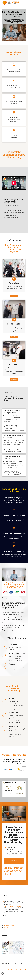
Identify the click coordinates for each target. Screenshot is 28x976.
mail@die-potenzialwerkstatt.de (12, 906)
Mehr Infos (21, 782)
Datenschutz (19, 969)
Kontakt (4, 931)
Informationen (6, 916)
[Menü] (24, 3)
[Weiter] (25, 766)
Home (4, 921)
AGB (25, 969)
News (4, 929)
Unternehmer (6, 923)
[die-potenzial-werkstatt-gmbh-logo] (11, 3)
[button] (2, 973)
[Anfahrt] (13, 947)
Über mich (5, 927)
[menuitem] (24, 3)
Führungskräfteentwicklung (8, 925)
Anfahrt (4, 936)
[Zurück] (23, 766)
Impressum (11, 969)
